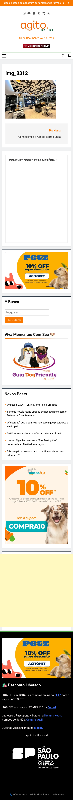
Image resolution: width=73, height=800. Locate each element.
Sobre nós (58, 794)
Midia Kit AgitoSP (39, 794)
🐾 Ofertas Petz (18, 794)
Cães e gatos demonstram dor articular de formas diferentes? (32, 3)
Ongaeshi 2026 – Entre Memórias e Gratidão (32, 404)
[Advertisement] (36, 590)
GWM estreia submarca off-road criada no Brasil (34, 433)
